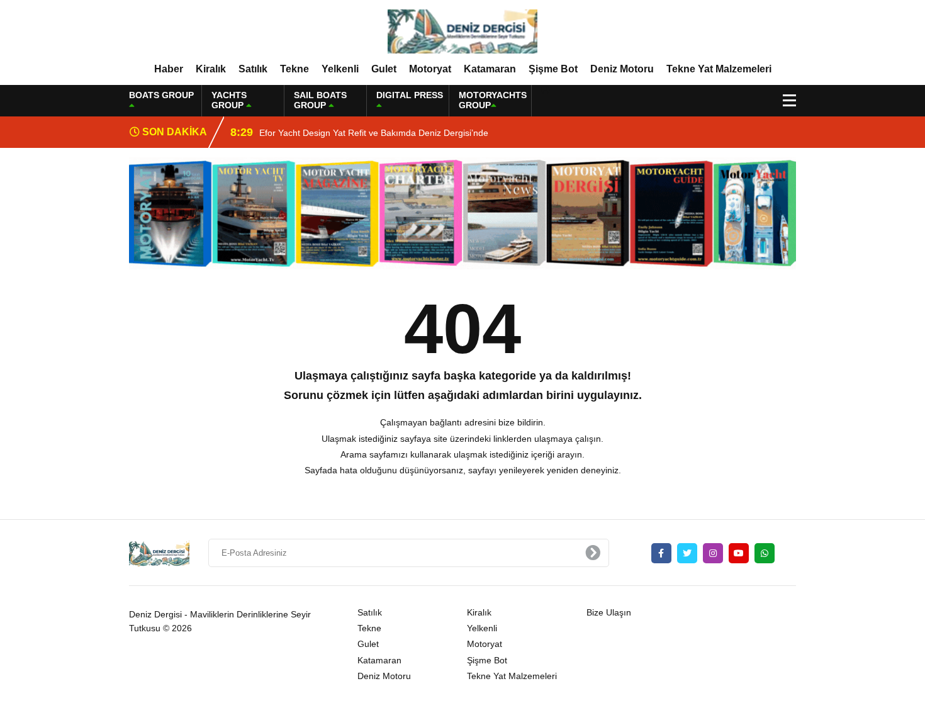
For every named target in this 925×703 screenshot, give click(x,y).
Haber (168, 69)
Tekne (294, 69)
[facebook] (661, 553)
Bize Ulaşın (608, 612)
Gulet (383, 69)
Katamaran (490, 69)
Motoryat (430, 69)
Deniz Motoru (622, 69)
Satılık (252, 69)
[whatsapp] (764, 553)
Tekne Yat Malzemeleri (718, 69)
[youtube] (739, 553)
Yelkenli (340, 69)
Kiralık (211, 69)
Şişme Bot (553, 69)
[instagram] (713, 553)
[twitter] (687, 553)
